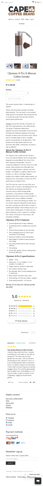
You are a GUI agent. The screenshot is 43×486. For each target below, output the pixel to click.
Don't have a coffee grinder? (14, 399)
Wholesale (9, 407)
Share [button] (12, 382)
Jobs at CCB (10, 403)
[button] (31, 382)
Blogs (27, 19)
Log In (32, 19)
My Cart (38, 2)
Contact (17, 19)
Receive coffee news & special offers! (17, 455)
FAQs (22, 19)
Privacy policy (21, 477)
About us (11, 19)
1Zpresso (8, 124)
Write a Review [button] (22, 321)
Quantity (8, 90)
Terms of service (11, 477)
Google (10, 425)
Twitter (10, 422)
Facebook (11, 418)
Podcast (8, 405)
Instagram (11, 420)
